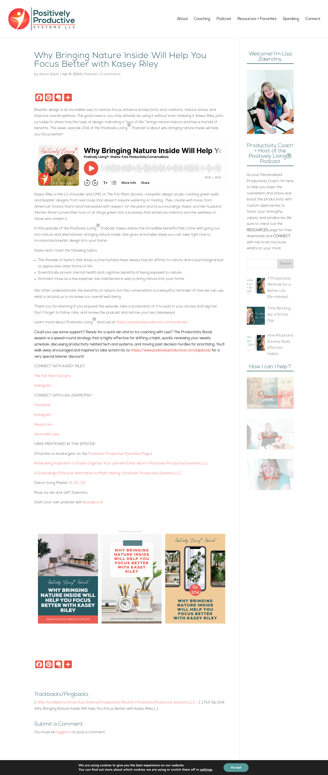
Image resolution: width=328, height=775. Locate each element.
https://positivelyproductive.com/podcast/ (152, 322)
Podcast (224, 19)
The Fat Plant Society (52, 376)
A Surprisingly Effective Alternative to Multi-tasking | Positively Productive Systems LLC (107, 473)
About (182, 19)
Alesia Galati (49, 74)
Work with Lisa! (47, 434)
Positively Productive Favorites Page (119, 454)
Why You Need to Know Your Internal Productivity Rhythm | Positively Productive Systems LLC (116, 702)
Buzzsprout (92, 502)
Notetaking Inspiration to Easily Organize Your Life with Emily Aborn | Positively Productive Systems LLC (121, 463)
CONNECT (282, 236)
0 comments (111, 74)
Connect (312, 19)
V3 (82, 483)
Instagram (42, 386)
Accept (236, 767)
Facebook (42, 405)
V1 (70, 483)
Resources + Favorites (257, 19)
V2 (76, 483)
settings (206, 770)
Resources (43, 425)
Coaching (202, 19)
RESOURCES (257, 230)
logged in (63, 732)
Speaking (291, 19)
